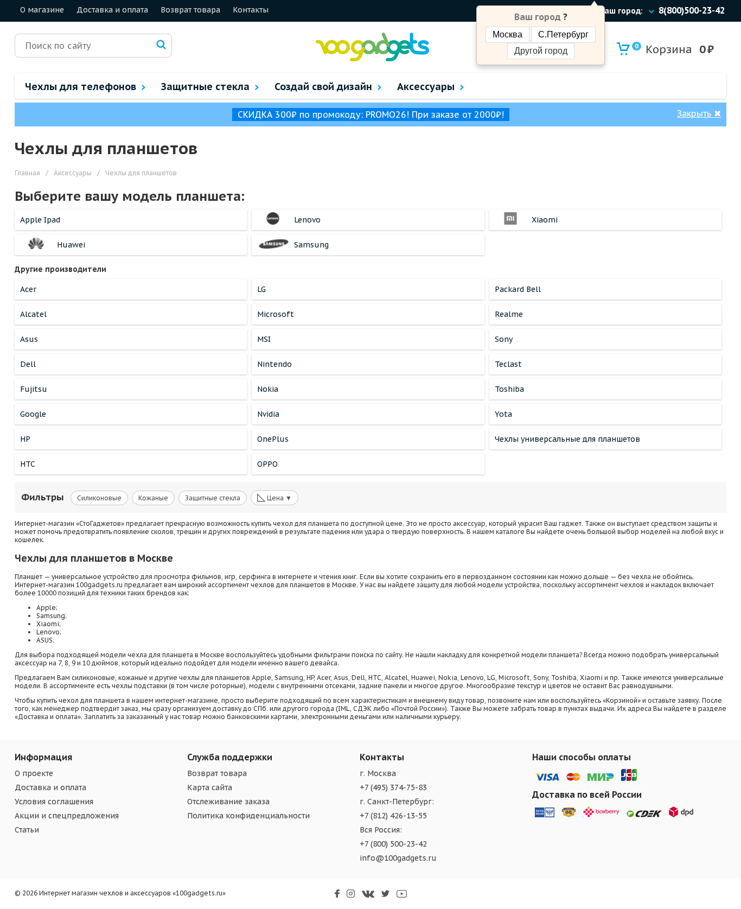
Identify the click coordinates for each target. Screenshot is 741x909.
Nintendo (274, 364)
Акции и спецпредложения (67, 816)
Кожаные (153, 498)
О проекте (34, 773)
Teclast (508, 364)
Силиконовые (99, 498)
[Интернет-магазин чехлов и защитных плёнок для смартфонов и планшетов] (372, 59)
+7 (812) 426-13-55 (393, 816)
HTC (27, 464)
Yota (503, 414)
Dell (28, 364)
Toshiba (509, 389)
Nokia (267, 389)
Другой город (540, 50)
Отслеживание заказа (228, 801)
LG (261, 289)
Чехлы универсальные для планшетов (567, 439)
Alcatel (33, 314)
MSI (264, 339)
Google (33, 414)
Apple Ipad (40, 220)
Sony (504, 339)
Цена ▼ (274, 497)
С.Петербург (563, 34)
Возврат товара (190, 10)
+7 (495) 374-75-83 (393, 787)
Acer (28, 289)
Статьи (27, 830)
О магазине (42, 10)
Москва (507, 34)
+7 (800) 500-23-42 (393, 844)
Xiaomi (545, 220)
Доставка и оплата (112, 10)
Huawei (71, 245)
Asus (29, 339)
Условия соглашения (54, 801)
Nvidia (268, 414)
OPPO (267, 464)
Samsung (311, 245)
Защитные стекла (212, 498)
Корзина (663, 49)
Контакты (251, 10)
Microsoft (275, 314)
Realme (509, 314)
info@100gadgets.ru (398, 858)
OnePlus (273, 439)
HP (25, 439)
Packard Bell (518, 289)
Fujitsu (33, 389)
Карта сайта (209, 787)
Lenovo (307, 220)
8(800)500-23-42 (692, 10)
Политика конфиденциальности (248, 816)
